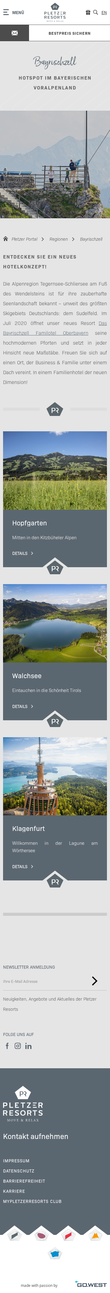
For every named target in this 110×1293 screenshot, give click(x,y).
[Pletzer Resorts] (55, 12)
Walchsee (55, 656)
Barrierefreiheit (24, 1181)
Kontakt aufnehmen (35, 1136)
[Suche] (95, 12)
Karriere (14, 1191)
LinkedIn (28, 1046)
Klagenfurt (55, 812)
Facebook (7, 1046)
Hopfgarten (55, 503)
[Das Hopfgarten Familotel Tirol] (14, 1238)
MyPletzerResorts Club (32, 1201)
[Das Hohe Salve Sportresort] (68, 1238)
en (104, 12)
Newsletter (94, 981)
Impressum (16, 1160)
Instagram (17, 1046)
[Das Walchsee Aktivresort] (95, 1238)
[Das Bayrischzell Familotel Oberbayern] (55, 1256)
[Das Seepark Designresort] (41, 1238)
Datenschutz (19, 1171)
